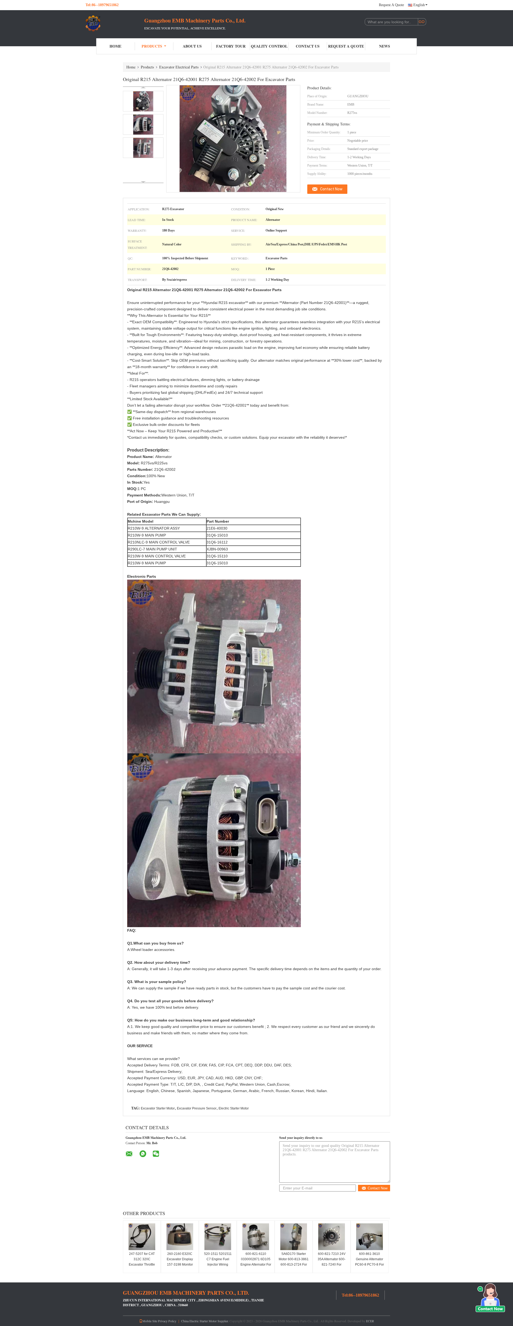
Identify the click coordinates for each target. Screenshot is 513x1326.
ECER (370, 1321)
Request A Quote (391, 5)
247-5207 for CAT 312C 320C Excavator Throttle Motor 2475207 (142, 1262)
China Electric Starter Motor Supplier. (205, 1321)
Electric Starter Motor (234, 1108)
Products (152, 46)
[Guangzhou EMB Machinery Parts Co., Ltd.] (115, 24)
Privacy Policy (167, 1321)
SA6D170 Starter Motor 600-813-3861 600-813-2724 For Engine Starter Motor (294, 1262)
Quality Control (269, 46)
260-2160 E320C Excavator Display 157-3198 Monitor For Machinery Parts (180, 1262)
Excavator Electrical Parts (179, 67)
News (384, 46)
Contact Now (331, 189)
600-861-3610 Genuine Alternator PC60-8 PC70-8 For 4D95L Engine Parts (369, 1262)
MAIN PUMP (155, 535)
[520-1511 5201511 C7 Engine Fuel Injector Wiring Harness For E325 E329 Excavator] (217, 1236)
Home (115, 46)
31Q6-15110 (218, 556)
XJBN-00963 (218, 549)
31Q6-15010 (218, 535)
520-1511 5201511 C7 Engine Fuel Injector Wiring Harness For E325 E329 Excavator (218, 1264)
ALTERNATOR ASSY (162, 528)
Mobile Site (149, 1321)
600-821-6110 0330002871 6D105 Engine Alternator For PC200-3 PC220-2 (255, 1262)
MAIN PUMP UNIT (161, 549)
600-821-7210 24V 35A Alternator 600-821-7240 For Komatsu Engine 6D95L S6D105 (331, 1264)
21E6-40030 (217, 528)
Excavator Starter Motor (158, 1108)
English (419, 5)
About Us (192, 46)
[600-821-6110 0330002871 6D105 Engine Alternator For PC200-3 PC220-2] (255, 1236)
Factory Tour (231, 46)
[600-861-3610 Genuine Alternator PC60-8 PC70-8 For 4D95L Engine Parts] (369, 1236)
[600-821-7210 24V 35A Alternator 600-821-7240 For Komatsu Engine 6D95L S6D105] (331, 1236)
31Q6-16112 (218, 542)
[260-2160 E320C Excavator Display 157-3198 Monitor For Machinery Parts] (180, 1236)
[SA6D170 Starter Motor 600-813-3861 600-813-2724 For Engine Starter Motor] (293, 1236)
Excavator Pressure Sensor (196, 1108)
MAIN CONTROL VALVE (169, 542)
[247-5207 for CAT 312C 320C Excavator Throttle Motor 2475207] (142, 1236)
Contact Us (308, 46)
